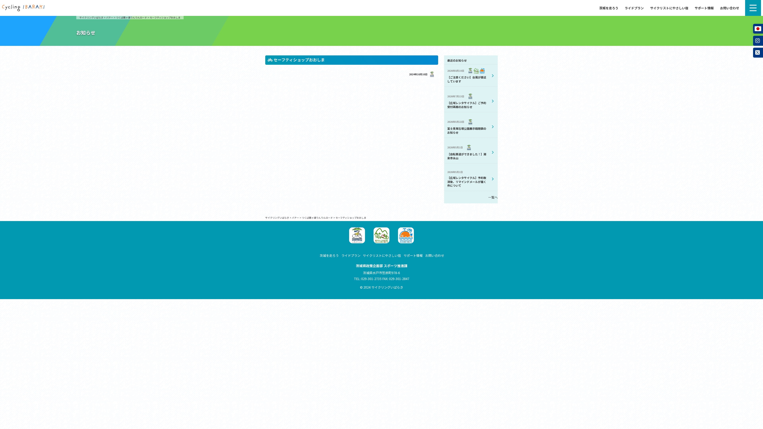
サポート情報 (704, 8)
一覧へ (493, 197)
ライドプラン (634, 8)
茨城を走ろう (608, 8)
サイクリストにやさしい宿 (669, 8)
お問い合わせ (729, 8)
